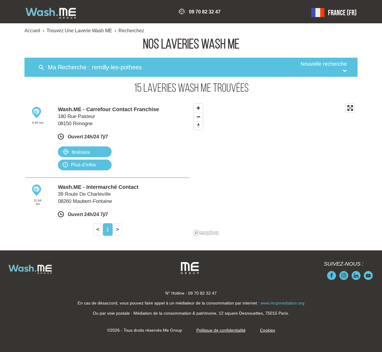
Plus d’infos (83, 164)
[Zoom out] (198, 116)
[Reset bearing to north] (198, 125)
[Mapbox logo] (206, 232)
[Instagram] (343, 275)
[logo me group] (190, 268)
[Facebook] (331, 275)
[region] (274, 169)
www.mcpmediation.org (282, 303)
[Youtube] (368, 275)
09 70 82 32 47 (205, 11)
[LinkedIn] (356, 275)
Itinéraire (81, 152)
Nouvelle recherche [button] (324, 64)
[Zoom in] (198, 108)
